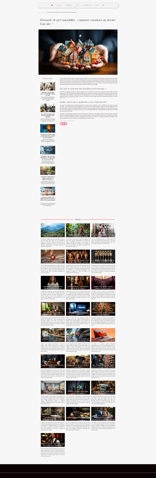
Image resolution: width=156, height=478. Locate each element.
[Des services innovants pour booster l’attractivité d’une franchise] (47, 108)
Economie (59, 5)
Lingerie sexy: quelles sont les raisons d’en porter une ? (103, 287)
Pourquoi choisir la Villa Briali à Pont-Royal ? (53, 340)
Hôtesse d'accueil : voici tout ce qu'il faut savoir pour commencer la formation (52, 445)
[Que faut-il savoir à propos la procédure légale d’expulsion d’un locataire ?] (53, 308)
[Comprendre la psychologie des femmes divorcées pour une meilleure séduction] (53, 282)
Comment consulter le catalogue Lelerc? (78, 313)
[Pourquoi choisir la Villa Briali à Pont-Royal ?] (53, 335)
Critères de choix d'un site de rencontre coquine (103, 340)
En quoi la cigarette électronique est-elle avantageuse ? (78, 392)
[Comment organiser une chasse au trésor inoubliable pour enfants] (78, 230)
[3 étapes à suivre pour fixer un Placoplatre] (53, 387)
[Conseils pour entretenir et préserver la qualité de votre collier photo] (53, 256)
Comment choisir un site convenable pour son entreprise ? (103, 313)
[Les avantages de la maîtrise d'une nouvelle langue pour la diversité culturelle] (78, 256)
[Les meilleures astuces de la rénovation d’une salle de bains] (53, 413)
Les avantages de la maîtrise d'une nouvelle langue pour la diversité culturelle (78, 262)
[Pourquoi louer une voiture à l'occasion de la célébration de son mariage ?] (103, 413)
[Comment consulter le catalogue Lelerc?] (78, 308)
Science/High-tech (87, 5)
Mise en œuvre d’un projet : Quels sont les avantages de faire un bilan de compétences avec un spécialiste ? (103, 367)
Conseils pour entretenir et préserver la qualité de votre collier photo (52, 261)
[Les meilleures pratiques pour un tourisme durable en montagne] (53, 230)
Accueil (40, 12)
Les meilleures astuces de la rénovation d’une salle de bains (53, 418)
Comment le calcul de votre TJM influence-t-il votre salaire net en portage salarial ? (47, 158)
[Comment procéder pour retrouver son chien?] (78, 361)
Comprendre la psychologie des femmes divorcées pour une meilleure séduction (53, 288)
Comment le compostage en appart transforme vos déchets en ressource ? (48, 178)
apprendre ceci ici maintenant (72, 97)
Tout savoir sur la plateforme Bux (77, 417)
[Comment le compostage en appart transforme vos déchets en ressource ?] (47, 170)
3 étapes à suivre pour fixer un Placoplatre (52, 392)
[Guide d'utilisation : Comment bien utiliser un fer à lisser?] (78, 282)
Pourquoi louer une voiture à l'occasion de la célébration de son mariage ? (103, 419)
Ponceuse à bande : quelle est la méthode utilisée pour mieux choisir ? (103, 393)
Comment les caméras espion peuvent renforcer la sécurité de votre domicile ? (48, 136)
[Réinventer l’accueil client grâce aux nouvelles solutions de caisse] (47, 86)
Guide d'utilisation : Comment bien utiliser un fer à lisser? (78, 287)
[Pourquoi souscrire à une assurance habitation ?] (53, 361)
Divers (96, 5)
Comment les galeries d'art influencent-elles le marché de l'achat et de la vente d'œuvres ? (47, 199)
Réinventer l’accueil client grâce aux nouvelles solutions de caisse (48, 94)
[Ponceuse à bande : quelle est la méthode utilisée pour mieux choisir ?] (103, 387)
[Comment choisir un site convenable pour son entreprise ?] (103, 308)
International (68, 5)
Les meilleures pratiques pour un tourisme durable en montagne (53, 235)
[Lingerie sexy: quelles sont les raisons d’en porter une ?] (103, 282)
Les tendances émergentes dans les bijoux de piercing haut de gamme (103, 261)
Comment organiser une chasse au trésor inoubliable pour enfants (78, 235)
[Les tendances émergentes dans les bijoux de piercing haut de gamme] (103, 256)
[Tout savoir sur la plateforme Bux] (78, 413)
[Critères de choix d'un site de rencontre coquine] (103, 335)
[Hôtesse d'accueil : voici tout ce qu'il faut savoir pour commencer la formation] (53, 440)
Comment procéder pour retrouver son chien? (78, 366)
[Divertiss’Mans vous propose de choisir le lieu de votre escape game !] (103, 230)
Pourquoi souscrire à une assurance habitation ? (52, 366)
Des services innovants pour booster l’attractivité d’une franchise (48, 115)
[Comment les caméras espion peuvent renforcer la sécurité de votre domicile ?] (47, 128)
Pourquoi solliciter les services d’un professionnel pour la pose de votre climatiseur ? (78, 340)
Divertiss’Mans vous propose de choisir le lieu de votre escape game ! (103, 236)
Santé (77, 5)
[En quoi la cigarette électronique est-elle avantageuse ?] (78, 387)
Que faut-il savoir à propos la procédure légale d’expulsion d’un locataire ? (53, 314)
